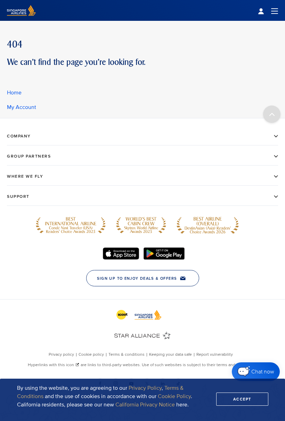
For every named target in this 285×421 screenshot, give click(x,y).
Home (14, 92)
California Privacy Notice (145, 404)
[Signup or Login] (268, 10)
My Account (21, 107)
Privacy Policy (145, 388)
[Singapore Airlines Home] (21, 19)
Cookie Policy (174, 396)
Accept (242, 399)
